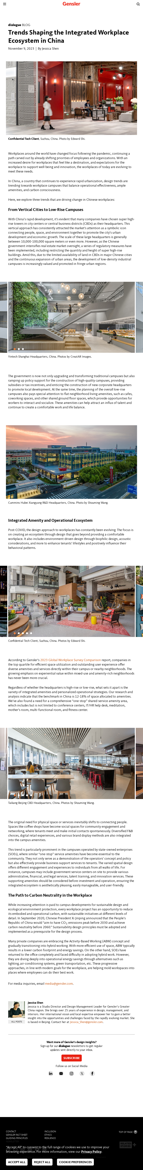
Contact (11, 1131)
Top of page (126, 1132)
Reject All (42, 1162)
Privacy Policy (91, 1151)
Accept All (17, 1162)
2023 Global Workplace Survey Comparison (70, 660)
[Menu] (4, 4)
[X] (82, 1075)
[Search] (138, 4)
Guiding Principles (17, 1138)
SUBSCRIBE (71, 1058)
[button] (15, 349)
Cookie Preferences (75, 1162)
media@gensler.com (59, 983)
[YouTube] (61, 1075)
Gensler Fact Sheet (16, 1135)
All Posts (16, 1022)
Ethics (48, 1135)
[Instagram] (71, 1075)
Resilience (50, 1138)
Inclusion (50, 1131)
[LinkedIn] (50, 1075)
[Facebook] (92, 1075)
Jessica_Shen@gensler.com (86, 1022)
